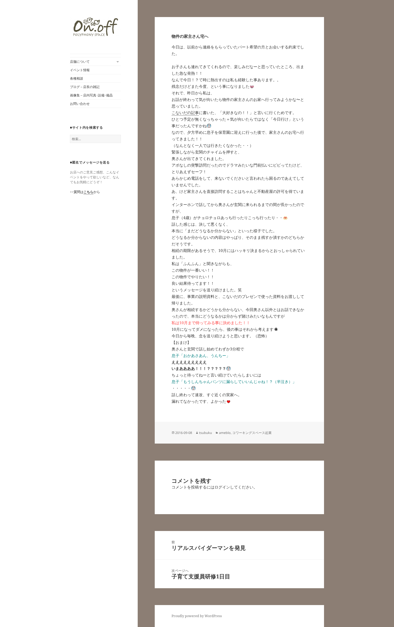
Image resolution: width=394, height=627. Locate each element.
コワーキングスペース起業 (252, 432)
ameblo (225, 432)
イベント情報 (80, 70)
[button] (95, 27)
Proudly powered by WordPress (197, 616)
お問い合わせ (80, 103)
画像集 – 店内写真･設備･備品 (91, 95)
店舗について (80, 61)
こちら (88, 192)
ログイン (222, 487)
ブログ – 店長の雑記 (85, 87)
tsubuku (205, 432)
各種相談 (76, 78)
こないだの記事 (185, 112)
